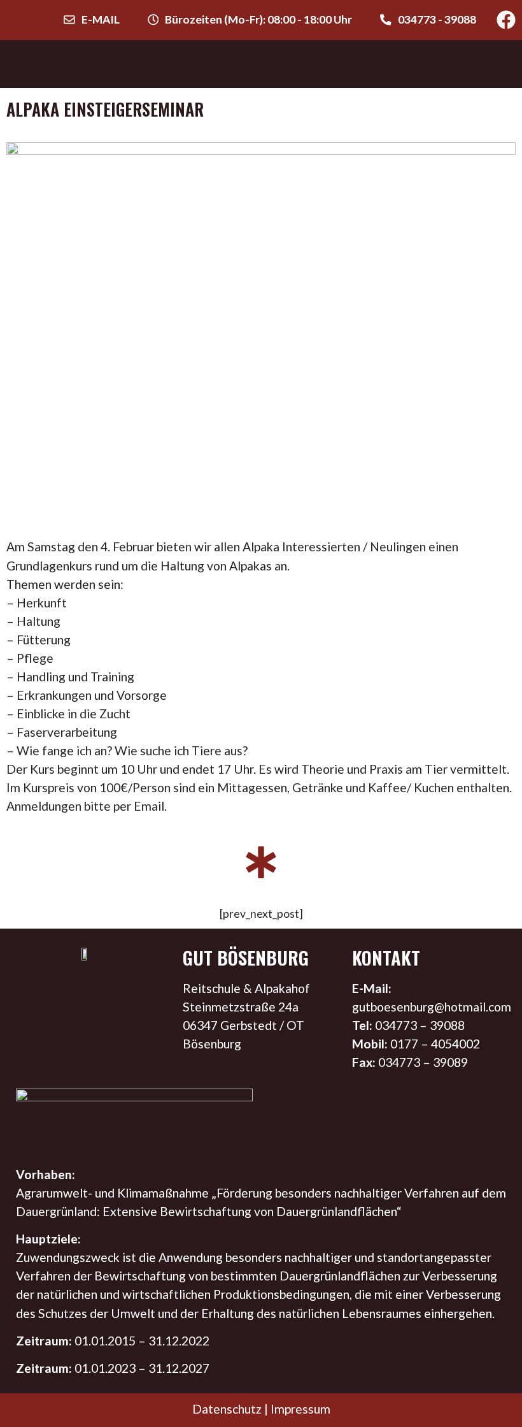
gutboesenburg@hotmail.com (431, 1006)
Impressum (300, 1409)
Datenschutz (227, 1409)
